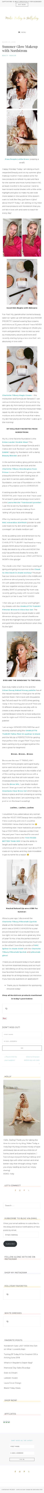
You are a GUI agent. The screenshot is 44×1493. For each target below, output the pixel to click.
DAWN (5, 452)
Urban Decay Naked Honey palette (19, 690)
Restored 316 (37, 1489)
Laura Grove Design (12, 1383)
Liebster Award (10, 1378)
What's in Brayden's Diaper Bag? (18, 1363)
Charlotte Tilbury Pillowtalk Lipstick (19, 922)
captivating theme (23, 1489)
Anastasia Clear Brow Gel (14, 791)
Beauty (5, 55)
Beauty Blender (9, 456)
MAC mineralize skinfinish (14, 522)
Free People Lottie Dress (17, 159)
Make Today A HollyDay (22, 18)
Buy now (22, 4)
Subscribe (10, 1244)
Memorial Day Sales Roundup (17, 1368)
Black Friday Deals (12, 1388)
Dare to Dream (10, 1373)
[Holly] (22, 1108)
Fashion (12, 55)
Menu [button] (23, 32)
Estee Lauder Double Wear (15, 442)
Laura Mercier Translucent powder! (24, 502)
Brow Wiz (14, 784)
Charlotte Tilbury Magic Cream (17, 395)
